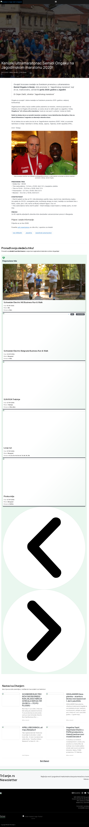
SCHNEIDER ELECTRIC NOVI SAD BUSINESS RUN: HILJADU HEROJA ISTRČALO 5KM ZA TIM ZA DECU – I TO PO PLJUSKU (32, 700)
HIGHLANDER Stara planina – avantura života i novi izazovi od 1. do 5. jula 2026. (76, 697)
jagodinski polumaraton (43, 233)
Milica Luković (25, 720)
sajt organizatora (23, 227)
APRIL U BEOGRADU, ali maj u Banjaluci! (32, 728)
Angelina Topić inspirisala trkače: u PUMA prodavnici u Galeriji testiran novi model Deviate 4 (75, 732)
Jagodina (29, 233)
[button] (56, 1)
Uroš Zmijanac (25, 755)
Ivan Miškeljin (17, 233)
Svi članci (44, 761)
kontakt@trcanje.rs (83, 808)
